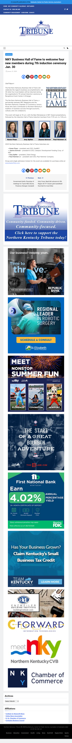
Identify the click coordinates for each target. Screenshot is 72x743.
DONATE (31, 12)
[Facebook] (24, 77)
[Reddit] (40, 77)
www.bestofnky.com (12, 163)
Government (25, 733)
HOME (5, 6)
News (43, 733)
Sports (67, 733)
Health (33, 733)
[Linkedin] (36, 77)
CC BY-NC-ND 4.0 (36, 729)
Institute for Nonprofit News (15, 714)
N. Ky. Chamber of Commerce (16, 718)
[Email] (44, 77)
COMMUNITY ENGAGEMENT (11, 12)
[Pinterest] (32, 77)
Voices (67, 736)
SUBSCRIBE (24, 12)
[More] (48, 77)
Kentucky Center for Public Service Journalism (46, 2)
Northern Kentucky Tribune (12, 727)
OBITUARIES (30, 6)
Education (16, 733)
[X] (28, 77)
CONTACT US (7, 9)
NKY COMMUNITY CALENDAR (17, 6)
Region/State (59, 733)
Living (38, 733)
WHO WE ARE (16, 9)
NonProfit (50, 733)
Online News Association (14, 716)
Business (9, 54)
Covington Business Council (15, 720)
